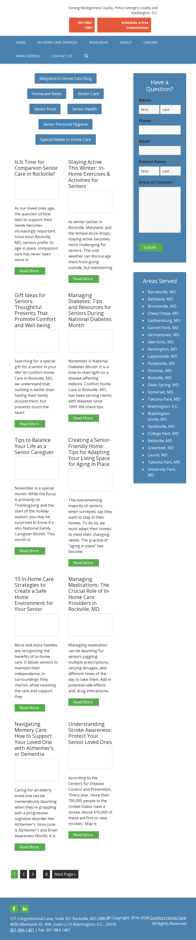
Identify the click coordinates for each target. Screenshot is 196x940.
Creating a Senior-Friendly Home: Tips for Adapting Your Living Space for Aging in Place (89, 452)
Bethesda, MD (160, 299)
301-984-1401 (85, 25)
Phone (146, 120)
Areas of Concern (156, 182)
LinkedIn (25, 909)
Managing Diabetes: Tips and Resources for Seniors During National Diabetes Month (89, 310)
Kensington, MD (162, 349)
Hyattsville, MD (161, 426)
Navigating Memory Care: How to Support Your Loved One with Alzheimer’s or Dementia (34, 739)
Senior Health (84, 109)
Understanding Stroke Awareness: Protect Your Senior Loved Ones (90, 733)
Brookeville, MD (162, 306)
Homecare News (46, 93)
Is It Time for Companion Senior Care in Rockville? (36, 168)
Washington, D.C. (163, 406)
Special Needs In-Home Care (65, 139)
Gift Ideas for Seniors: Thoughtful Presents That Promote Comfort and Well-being (35, 310)
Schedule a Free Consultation (135, 25)
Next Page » (65, 874)
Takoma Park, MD (164, 399)
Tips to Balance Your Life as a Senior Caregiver (34, 446)
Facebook (14, 909)
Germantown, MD (164, 334)
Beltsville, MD (160, 440)
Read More (29, 271)
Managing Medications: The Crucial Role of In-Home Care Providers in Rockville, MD (89, 594)
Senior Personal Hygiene (65, 124)
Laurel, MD (158, 455)
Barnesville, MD (162, 291)
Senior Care (88, 93)
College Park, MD (163, 433)
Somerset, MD (160, 392)
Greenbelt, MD (161, 447)
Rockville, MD (160, 377)
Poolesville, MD (161, 363)
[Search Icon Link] (86, 56)
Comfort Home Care (36, 14)
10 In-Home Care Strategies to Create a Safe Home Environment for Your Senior (34, 594)
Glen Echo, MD (161, 342)
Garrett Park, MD (163, 327)
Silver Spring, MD (163, 384)
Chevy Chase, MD (163, 313)
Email (145, 141)
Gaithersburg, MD (164, 320)
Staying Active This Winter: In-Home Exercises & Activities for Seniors (89, 174)
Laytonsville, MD (162, 356)
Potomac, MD (160, 370)
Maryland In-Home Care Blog (65, 78)
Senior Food (45, 109)
